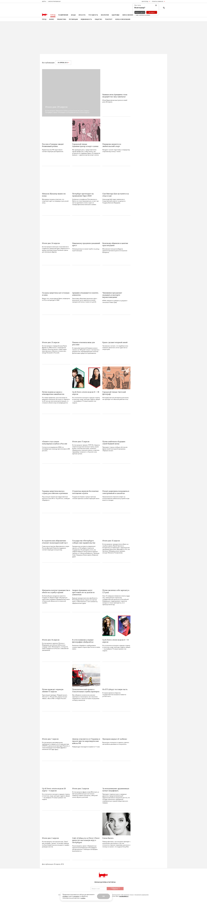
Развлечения (63, 15)
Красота (82, 15)
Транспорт (108, 19)
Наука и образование (122, 19)
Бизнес (51, 19)
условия (65, 896)
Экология (105, 15)
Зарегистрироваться (54, 1)
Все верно (152, 12)
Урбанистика (61, 19)
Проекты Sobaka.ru (157, 1)
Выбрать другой (140, 12)
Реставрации (73, 19)
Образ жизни (127, 15)
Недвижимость (86, 19)
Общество (98, 19)
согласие (76, 896)
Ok (103, 896)
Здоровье (115, 15)
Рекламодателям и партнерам (105, 882)
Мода (73, 15)
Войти (44, 1)
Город (52, 15)
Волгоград (145, 1)
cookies (83, 898)
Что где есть (93, 15)
